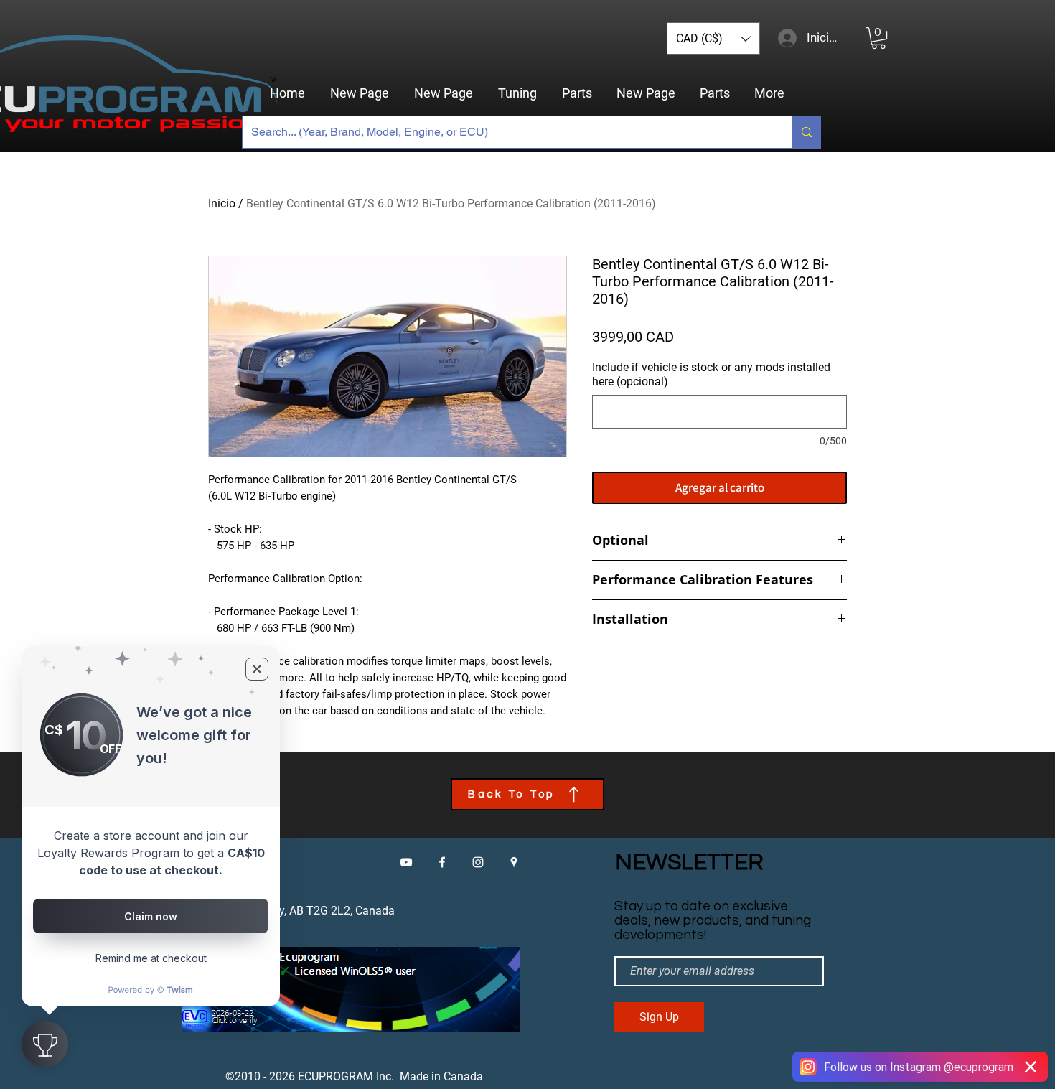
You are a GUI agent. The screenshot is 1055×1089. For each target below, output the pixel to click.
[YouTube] (406, 862)
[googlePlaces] (514, 862)
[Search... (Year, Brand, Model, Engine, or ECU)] (806, 132)
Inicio (221, 203)
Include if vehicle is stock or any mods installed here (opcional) (711, 374)
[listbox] (713, 38)
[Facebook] (442, 862)
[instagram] (478, 862)
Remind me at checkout (151, 958)
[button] (713, 38)
